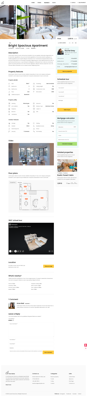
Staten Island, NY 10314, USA (38, 376)
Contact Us (71, 383)
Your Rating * (11, 318)
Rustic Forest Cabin (65, 175)
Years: (59, 135)
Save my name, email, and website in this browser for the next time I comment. (26, 351)
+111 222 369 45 (35, 379)
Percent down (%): (62, 131)
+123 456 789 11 (35, 381)
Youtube (74, 393)
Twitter (79, 393)
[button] (2, 22)
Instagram (62, 393)
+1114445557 (74, 58)
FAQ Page (71, 381)
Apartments (11, 48)
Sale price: (60, 127)
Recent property (54, 376)
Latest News (72, 376)
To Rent (52, 383)
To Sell (52, 379)
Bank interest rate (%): (63, 139)
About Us (71, 379)
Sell (10, 43)
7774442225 (74, 64)
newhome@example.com (38, 383)
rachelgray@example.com (71, 66)
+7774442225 (74, 61)
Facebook (68, 393)
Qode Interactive (13, 393)
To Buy (52, 381)
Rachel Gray (64, 168)
